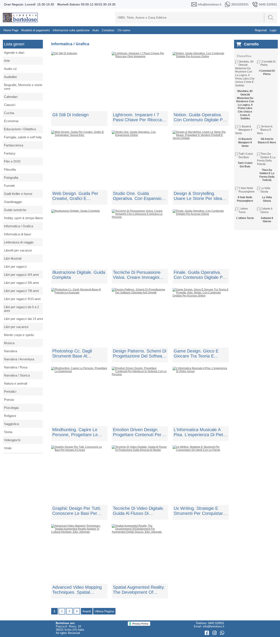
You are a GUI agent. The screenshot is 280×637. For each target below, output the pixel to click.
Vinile (8, 448)
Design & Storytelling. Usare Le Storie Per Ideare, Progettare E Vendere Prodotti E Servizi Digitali (200, 196)
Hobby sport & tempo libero (23, 218)
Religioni (10, 416)
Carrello (251, 44)
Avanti (86, 611)
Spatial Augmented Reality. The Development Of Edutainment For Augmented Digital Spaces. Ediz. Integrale (139, 590)
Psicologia (11, 408)
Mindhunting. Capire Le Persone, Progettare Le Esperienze (75, 432)
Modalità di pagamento (35, 30)
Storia (8, 432)
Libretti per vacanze (18, 250)
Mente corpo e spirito (19, 335)
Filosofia (10, 169)
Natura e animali (15, 383)
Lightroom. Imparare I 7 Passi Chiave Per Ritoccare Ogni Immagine (139, 117)
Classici (9, 105)
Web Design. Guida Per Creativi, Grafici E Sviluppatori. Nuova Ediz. (76, 196)
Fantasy (10, 153)
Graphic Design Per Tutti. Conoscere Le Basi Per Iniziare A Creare (76, 511)
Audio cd (10, 69)
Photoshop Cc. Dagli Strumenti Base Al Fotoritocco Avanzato (72, 354)
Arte (7, 60)
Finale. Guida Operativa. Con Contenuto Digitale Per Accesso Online (200, 275)
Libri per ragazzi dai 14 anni (23, 319)
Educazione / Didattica (20, 129)
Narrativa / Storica (17, 375)
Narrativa (10, 351)
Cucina (9, 113)
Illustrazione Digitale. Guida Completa (78, 275)
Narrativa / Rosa (15, 367)
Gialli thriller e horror (18, 194)
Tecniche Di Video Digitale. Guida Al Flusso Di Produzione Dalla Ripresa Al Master (140, 511)
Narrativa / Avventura (19, 359)
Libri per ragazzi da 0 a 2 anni (21, 308)
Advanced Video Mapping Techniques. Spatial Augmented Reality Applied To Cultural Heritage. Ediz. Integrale (78, 590)
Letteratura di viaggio (18, 242)
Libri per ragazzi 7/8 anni (21, 291)
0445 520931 (216, 623)
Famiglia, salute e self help (23, 137)
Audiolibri (10, 77)
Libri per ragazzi (15, 266)
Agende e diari (14, 52)
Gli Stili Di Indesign (70, 114)
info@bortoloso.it (213, 626)
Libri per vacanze (16, 327)
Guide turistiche (15, 210)
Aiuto (95, 30)
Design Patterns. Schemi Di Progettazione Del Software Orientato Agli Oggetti (139, 354)
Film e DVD (12, 161)
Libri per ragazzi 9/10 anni (22, 299)
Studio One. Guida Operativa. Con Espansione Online (139, 196)
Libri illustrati (12, 258)
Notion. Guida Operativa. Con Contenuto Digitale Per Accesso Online (200, 117)
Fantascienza (13, 145)
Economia (11, 121)
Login (273, 30)
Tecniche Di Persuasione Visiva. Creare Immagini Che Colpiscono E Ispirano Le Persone (138, 275)
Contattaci (108, 30)
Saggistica (11, 424)
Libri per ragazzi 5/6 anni (21, 283)
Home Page (11, 30)
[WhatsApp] (222, 633)
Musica (9, 343)
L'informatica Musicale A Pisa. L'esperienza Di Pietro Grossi (200, 432)
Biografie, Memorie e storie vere (23, 86)
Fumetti (9, 185)
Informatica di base (17, 234)
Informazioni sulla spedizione (71, 30)
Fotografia (11, 177)
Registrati (261, 30)
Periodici (10, 391)
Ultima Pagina (104, 611)
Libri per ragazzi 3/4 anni (21, 274)
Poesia (9, 399)
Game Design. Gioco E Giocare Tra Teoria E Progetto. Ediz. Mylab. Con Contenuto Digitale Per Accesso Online (200, 354)
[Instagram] (215, 633)
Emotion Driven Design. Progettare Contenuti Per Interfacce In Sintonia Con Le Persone (138, 432)
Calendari (11, 97)
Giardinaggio (13, 202)
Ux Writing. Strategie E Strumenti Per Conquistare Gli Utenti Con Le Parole (199, 511)
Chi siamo (123, 30)
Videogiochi (12, 440)
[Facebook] (207, 633)
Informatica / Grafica (18, 226)
